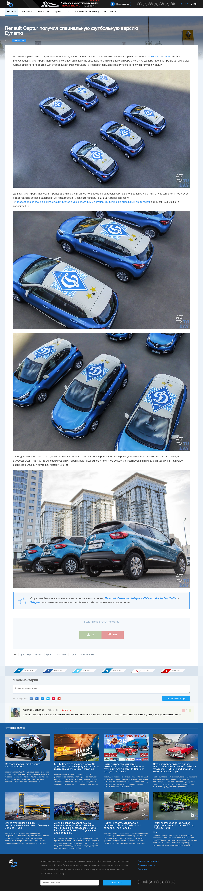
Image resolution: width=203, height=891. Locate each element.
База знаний (43, 12)
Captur (167, 57)
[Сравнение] (181, 4)
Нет (115, 635)
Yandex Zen (161, 598)
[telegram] (162, 4)
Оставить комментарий (176, 698)
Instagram (136, 598)
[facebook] (139, 4)
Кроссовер (25, 655)
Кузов (48, 655)
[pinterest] (156, 4)
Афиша (57, 12)
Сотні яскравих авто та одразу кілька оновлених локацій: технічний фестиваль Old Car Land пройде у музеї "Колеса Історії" (174, 768)
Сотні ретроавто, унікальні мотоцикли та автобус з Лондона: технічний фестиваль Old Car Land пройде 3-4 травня (124, 768)
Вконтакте (123, 598)
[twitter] (150, 4)
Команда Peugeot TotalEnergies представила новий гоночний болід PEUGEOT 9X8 (174, 825)
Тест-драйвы (27, 12)
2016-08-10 (53, 710)
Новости (11, 12)
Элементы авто (88, 655)
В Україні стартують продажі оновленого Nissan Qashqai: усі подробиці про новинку (122, 825)
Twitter (173, 598)
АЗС (68, 12)
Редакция (142, 869)
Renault (155, 57)
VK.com (31, 698)
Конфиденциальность (148, 861)
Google (59, 698)
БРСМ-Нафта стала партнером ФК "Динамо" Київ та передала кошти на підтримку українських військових (76, 766)
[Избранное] (186, 4)
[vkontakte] (173, 4)
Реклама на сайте (146, 865)
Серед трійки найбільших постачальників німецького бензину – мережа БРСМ (27, 825)
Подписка (117, 883)
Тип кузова (61, 655)
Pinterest (148, 598)
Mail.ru (42, 698)
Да (92, 635)
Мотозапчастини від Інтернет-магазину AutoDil (23, 765)
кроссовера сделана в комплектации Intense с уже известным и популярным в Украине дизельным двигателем (83, 202)
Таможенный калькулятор (87, 12)
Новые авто (110, 12)
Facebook (110, 598)
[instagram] (145, 4)
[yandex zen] (167, 4)
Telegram (35, 602)
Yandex (53, 698)
